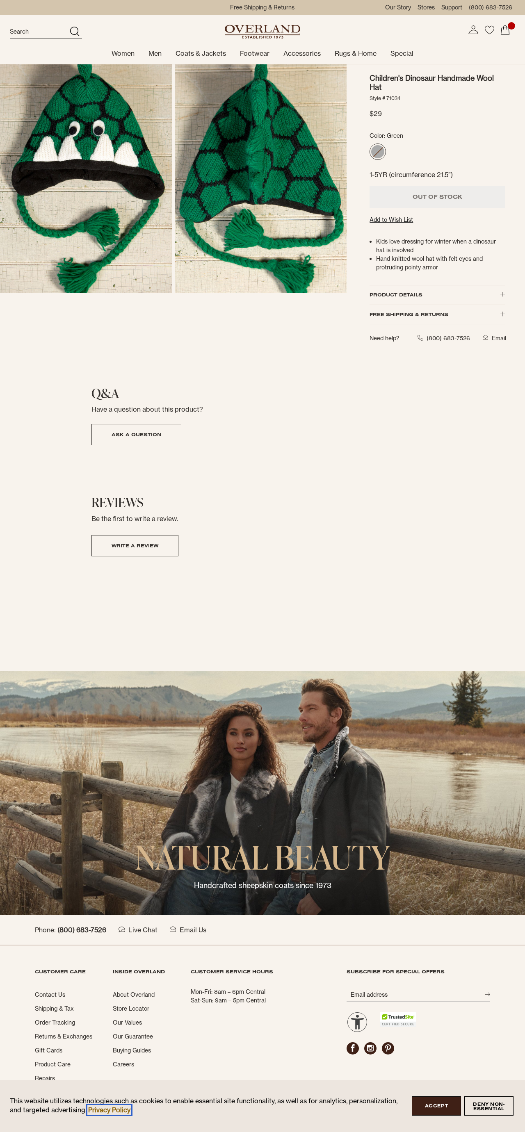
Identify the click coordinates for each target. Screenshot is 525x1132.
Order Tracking (55, 1022)
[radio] (377, 151)
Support (451, 7)
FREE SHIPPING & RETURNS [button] (409, 314)
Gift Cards (48, 1050)
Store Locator (131, 1008)
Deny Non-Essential (488, 1106)
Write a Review (135, 545)
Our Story (398, 7)
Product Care (53, 1064)
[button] (473, 30)
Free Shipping (248, 7)
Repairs (45, 1078)
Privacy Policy (109, 1110)
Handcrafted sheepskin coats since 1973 (262, 885)
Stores (426, 7)
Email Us (193, 930)
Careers (123, 1064)
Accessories (302, 53)
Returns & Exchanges (63, 1036)
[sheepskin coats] (262, 792)
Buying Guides (132, 1050)
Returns (284, 7)
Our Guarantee (133, 1036)
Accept (436, 1106)
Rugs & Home (356, 53)
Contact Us (50, 994)
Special (401, 53)
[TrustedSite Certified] (397, 1019)
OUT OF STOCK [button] (437, 196)
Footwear (254, 53)
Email (499, 338)
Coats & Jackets (201, 53)
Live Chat (143, 930)
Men (155, 53)
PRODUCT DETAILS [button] (396, 295)
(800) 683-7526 (490, 7)
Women (123, 53)
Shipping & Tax (54, 1008)
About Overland (134, 994)
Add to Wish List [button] (391, 219)
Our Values (127, 1022)
